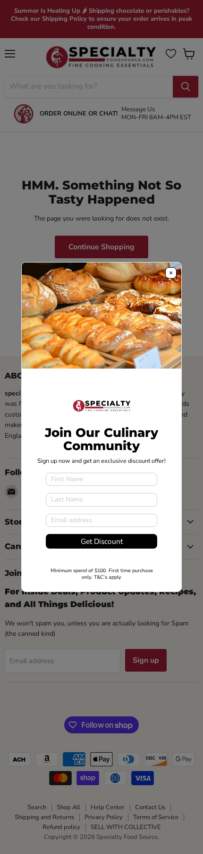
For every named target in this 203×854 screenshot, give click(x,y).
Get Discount (102, 541)
